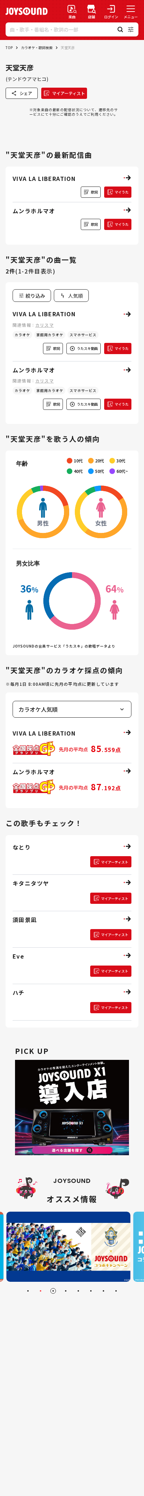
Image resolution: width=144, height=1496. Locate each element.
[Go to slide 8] (116, 1291)
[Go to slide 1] (28, 1291)
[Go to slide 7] (103, 1291)
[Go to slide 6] (91, 1291)
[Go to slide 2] (40, 1291)
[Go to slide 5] (78, 1291)
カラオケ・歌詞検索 (36, 47)
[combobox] (71, 295)
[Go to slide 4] (65, 1291)
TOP (9, 47)
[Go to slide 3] (53, 1291)
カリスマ (44, 325)
